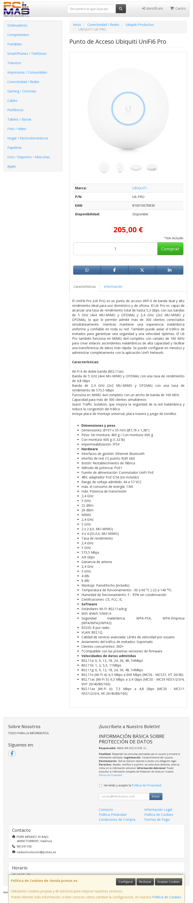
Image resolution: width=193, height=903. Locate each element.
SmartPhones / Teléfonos (27, 53)
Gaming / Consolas (21, 91)
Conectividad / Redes (23, 81)
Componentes (18, 34)
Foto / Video (16, 128)
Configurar (126, 882)
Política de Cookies (166, 897)
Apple (11, 166)
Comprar (170, 249)
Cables (12, 100)
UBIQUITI (139, 188)
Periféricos (15, 110)
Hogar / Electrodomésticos (27, 138)
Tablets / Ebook (19, 119)
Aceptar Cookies (168, 882)
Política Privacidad (112, 814)
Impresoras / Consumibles (27, 72)
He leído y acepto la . (133, 785)
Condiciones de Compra (117, 819)
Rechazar (145, 882)
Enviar (156, 796)
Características (84, 286)
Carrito (180, 8)
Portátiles (14, 44)
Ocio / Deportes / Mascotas (28, 157)
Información (113, 286)
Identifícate (154, 8)
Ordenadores (17, 25)
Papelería (14, 147)
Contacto (106, 809)
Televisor (14, 63)
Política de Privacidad (110, 775)
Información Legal (158, 809)
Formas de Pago (157, 819)
